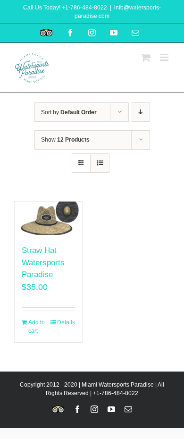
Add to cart (36, 326)
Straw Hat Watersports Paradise (43, 262)
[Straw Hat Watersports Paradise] (48, 218)
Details (66, 322)
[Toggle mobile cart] (146, 57)
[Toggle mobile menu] (165, 57)
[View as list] (100, 163)
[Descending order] (141, 112)
